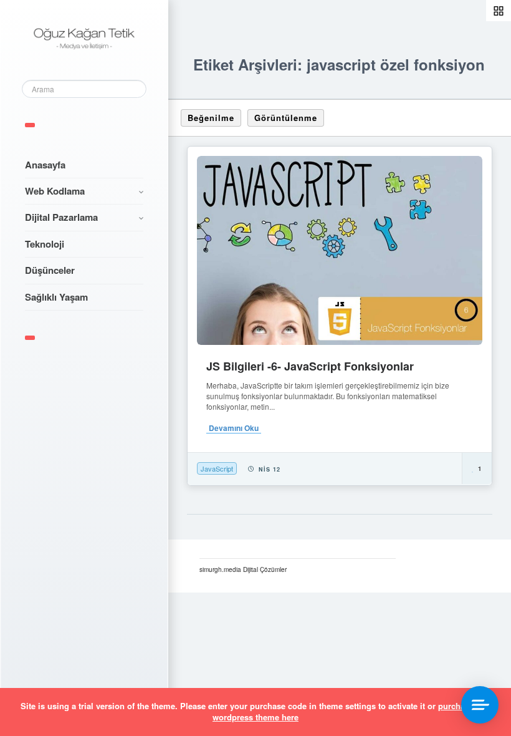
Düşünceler (50, 270)
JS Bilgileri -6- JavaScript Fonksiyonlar (310, 366)
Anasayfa (45, 165)
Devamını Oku (234, 427)
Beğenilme (211, 117)
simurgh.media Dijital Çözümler (243, 569)
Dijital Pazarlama (61, 217)
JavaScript (217, 468)
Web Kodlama (55, 191)
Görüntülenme (285, 117)
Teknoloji (44, 244)
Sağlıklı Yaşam (56, 297)
